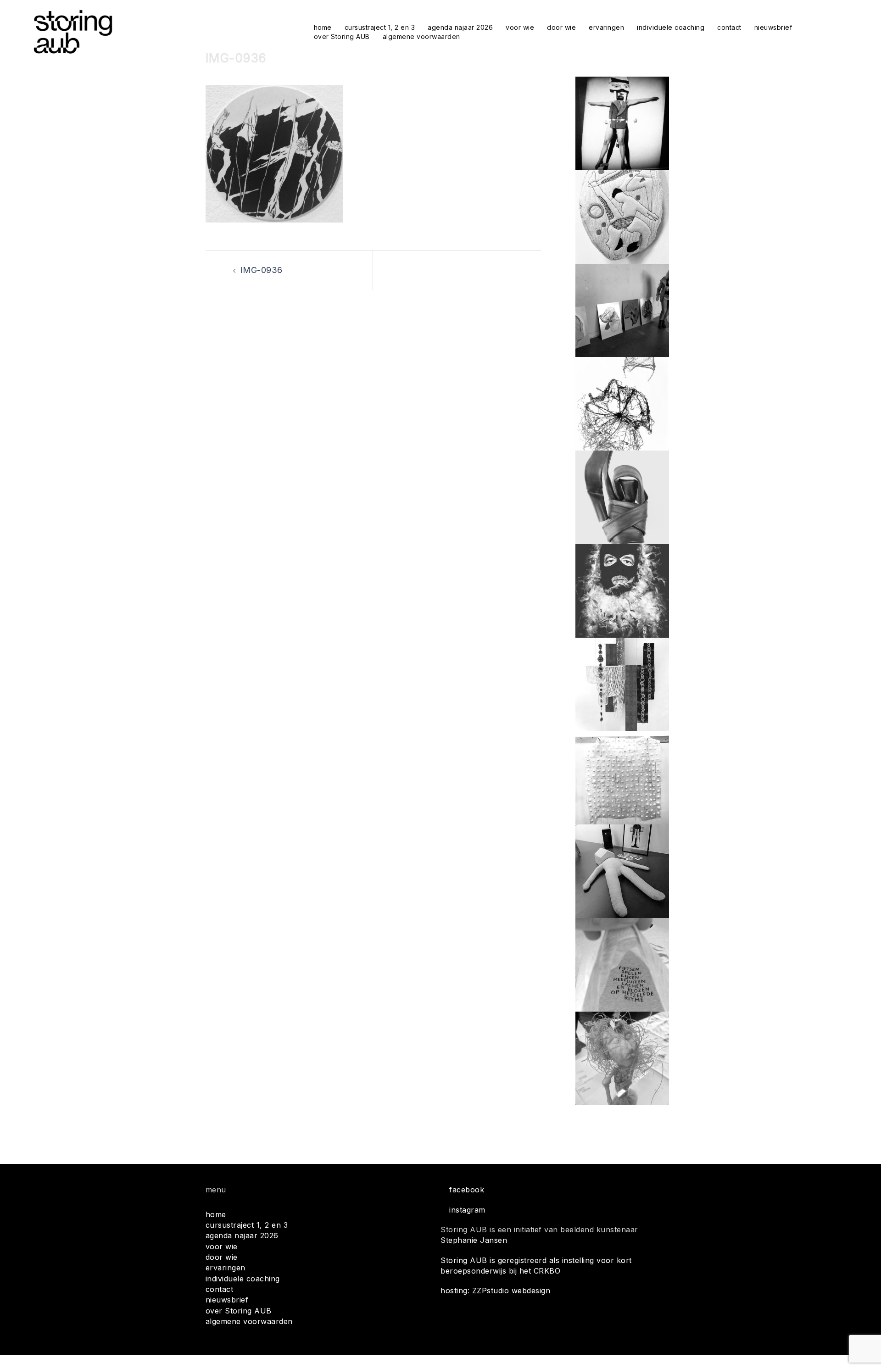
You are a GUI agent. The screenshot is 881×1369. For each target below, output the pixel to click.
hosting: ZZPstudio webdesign (495, 1290)
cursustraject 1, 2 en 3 (380, 27)
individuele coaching (670, 27)
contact (729, 27)
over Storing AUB (342, 36)
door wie (561, 27)
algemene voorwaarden (421, 36)
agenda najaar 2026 (460, 27)
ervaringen (606, 27)
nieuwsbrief (773, 27)
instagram (467, 1209)
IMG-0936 (261, 270)
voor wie (520, 27)
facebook (466, 1189)
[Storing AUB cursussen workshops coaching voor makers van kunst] (73, 31)
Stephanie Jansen (473, 1240)
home (323, 27)
